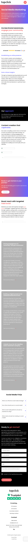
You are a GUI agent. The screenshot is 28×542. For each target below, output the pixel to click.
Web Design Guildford (14, 513)
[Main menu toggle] (25, 2)
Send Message (6, 479)
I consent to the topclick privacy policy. (12, 474)
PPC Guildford (14, 506)
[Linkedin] (14, 529)
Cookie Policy (14, 539)
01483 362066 (14, 520)
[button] (14, 51)
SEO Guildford (14, 508)
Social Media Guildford (14, 511)
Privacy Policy (14, 537)
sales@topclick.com (14, 522)
